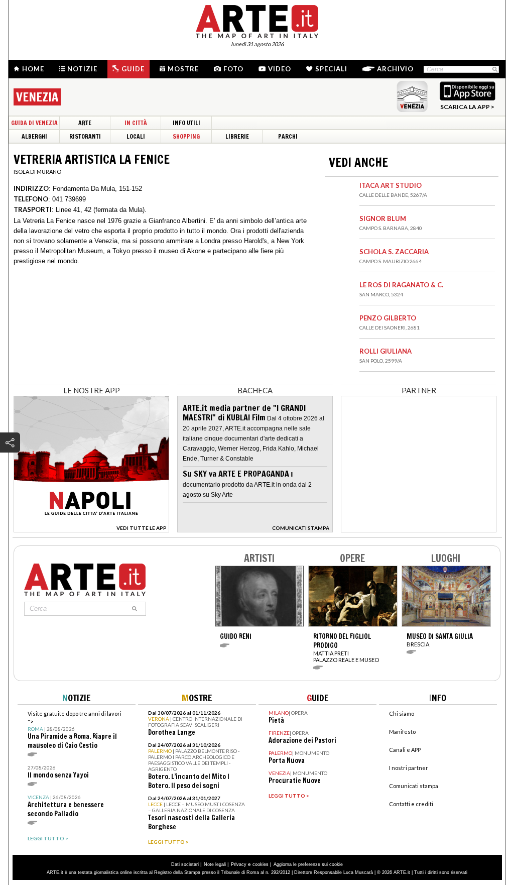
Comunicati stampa (413, 786)
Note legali (215, 864)
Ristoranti (85, 136)
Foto (233, 69)
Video (279, 69)
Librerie (237, 136)
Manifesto (402, 731)
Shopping (186, 136)
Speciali (331, 69)
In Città (135, 123)
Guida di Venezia (34, 123)
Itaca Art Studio (390, 185)
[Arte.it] (257, 20)
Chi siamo (401, 713)
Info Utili (186, 123)
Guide (133, 69)
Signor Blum (382, 218)
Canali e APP (405, 749)
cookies (260, 864)
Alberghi (34, 136)
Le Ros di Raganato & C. (401, 285)
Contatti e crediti (411, 804)
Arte (84, 123)
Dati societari (185, 864)
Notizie (82, 69)
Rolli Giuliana (385, 351)
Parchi (288, 136)
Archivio (395, 69)
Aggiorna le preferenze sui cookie (308, 864)
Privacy (238, 864)
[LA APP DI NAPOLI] (91, 529)
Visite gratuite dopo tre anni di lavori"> (74, 730)
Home (33, 69)
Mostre (183, 69)
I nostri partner (408, 767)
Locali (135, 136)
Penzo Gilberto (387, 318)
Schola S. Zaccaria (394, 252)
